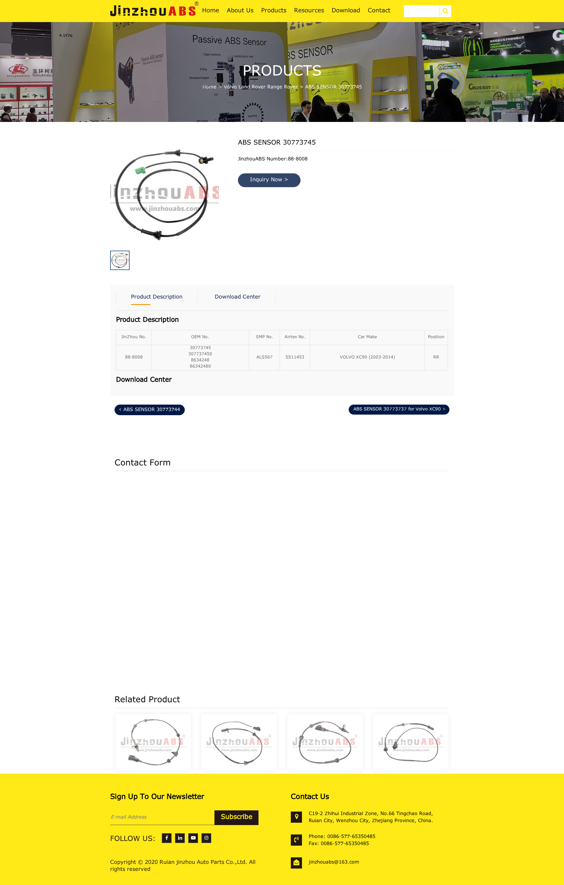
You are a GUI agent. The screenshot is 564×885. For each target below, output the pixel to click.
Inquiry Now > (269, 180)
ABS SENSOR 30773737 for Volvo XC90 (397, 409)
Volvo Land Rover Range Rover (261, 87)
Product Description (156, 297)
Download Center (238, 297)
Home (209, 87)
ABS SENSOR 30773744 (151, 410)
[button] (217, 184)
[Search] (445, 11)
